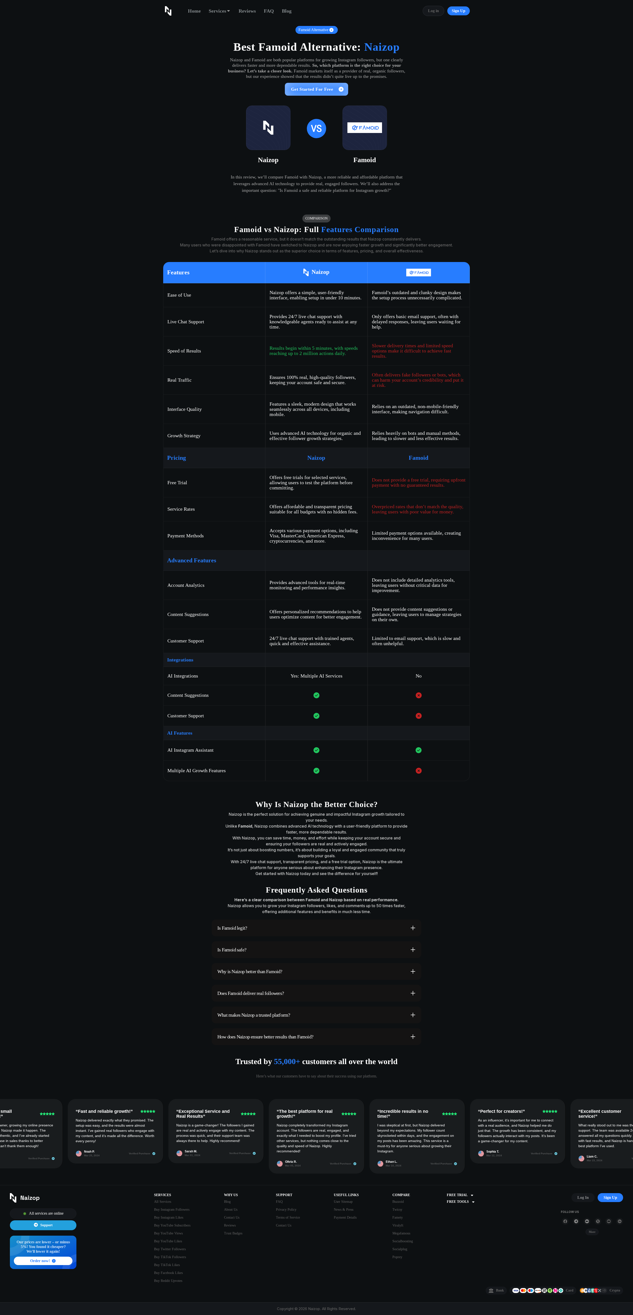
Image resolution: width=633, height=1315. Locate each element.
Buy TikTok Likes (167, 1265)
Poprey (397, 1257)
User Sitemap (343, 1202)
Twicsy (397, 1209)
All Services (162, 1202)
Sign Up (458, 11)
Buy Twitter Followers (170, 1249)
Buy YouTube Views (168, 1233)
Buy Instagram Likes (168, 1217)
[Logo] (43, 1198)
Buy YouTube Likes (168, 1241)
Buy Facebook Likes (168, 1273)
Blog (287, 11)
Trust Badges (233, 1233)
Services (217, 11)
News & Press (343, 1209)
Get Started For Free (312, 89)
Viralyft (397, 1225)
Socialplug (399, 1249)
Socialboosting (402, 1241)
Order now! (40, 1261)
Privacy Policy (286, 1209)
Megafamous (401, 1233)
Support (46, 1225)
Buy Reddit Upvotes (168, 1281)
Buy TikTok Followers (170, 1257)
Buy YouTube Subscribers (172, 1225)
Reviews (247, 11)
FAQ (269, 11)
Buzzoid (398, 1202)
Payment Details (345, 1217)
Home (194, 11)
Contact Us (231, 1217)
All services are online (46, 1213)
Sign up (610, 1197)
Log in (433, 11)
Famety (397, 1217)
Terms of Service (288, 1217)
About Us (230, 1209)
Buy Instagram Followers (171, 1209)
